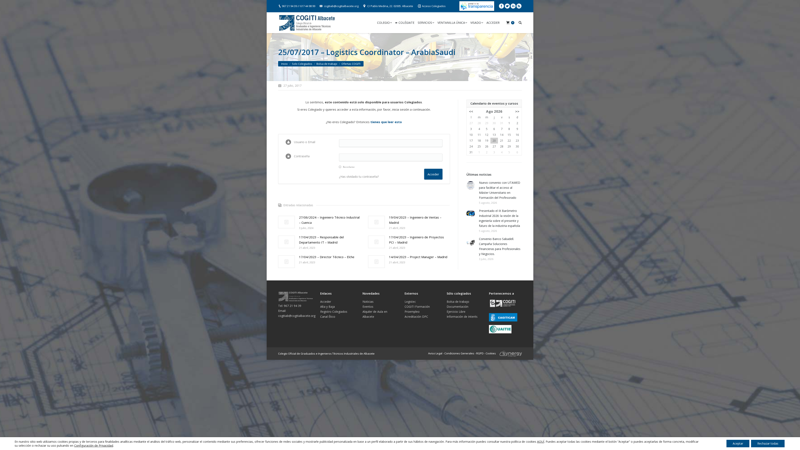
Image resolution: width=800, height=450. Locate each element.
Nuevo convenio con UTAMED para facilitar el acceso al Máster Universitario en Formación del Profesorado (499, 190)
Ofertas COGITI (350, 64)
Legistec (410, 302)
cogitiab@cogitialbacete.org (341, 6)
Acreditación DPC (416, 317)
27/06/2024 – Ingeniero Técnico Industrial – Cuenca (329, 220)
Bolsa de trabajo (326, 64)
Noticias (368, 302)
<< (471, 111)
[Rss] (518, 6)
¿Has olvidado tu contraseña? (359, 177)
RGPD (480, 353)
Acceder (325, 302)
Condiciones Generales (459, 353)
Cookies (491, 353)
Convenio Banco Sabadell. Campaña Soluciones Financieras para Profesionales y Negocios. (499, 246)
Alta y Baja (327, 307)
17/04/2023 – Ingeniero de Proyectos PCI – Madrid (416, 239)
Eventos (367, 307)
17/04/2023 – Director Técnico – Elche (326, 257)
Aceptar (738, 443)
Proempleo (412, 312)
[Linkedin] (513, 6)
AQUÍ (540, 442)
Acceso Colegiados (434, 6)
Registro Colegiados (333, 312)
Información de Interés (462, 317)
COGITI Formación (417, 307)
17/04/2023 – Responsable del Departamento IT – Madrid (321, 239)
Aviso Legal (435, 353)
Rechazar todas (767, 443)
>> (517, 111)
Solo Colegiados (302, 64)
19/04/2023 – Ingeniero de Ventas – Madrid (415, 220)
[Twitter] (507, 6)
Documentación (457, 307)
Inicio (284, 64)
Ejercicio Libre (456, 312)
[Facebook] (501, 6)
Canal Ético (327, 317)
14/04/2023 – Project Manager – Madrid (418, 257)
